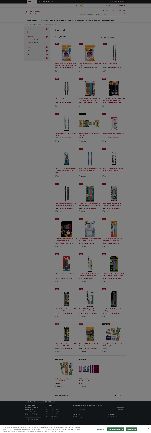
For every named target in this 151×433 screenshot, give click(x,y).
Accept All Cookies (131, 429)
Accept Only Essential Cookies (115, 429)
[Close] (148, 429)
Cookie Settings (100, 429)
